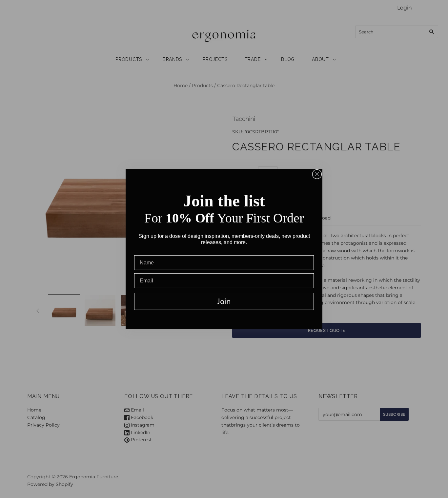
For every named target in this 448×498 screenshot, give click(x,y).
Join (224, 301)
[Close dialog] (317, 174)
